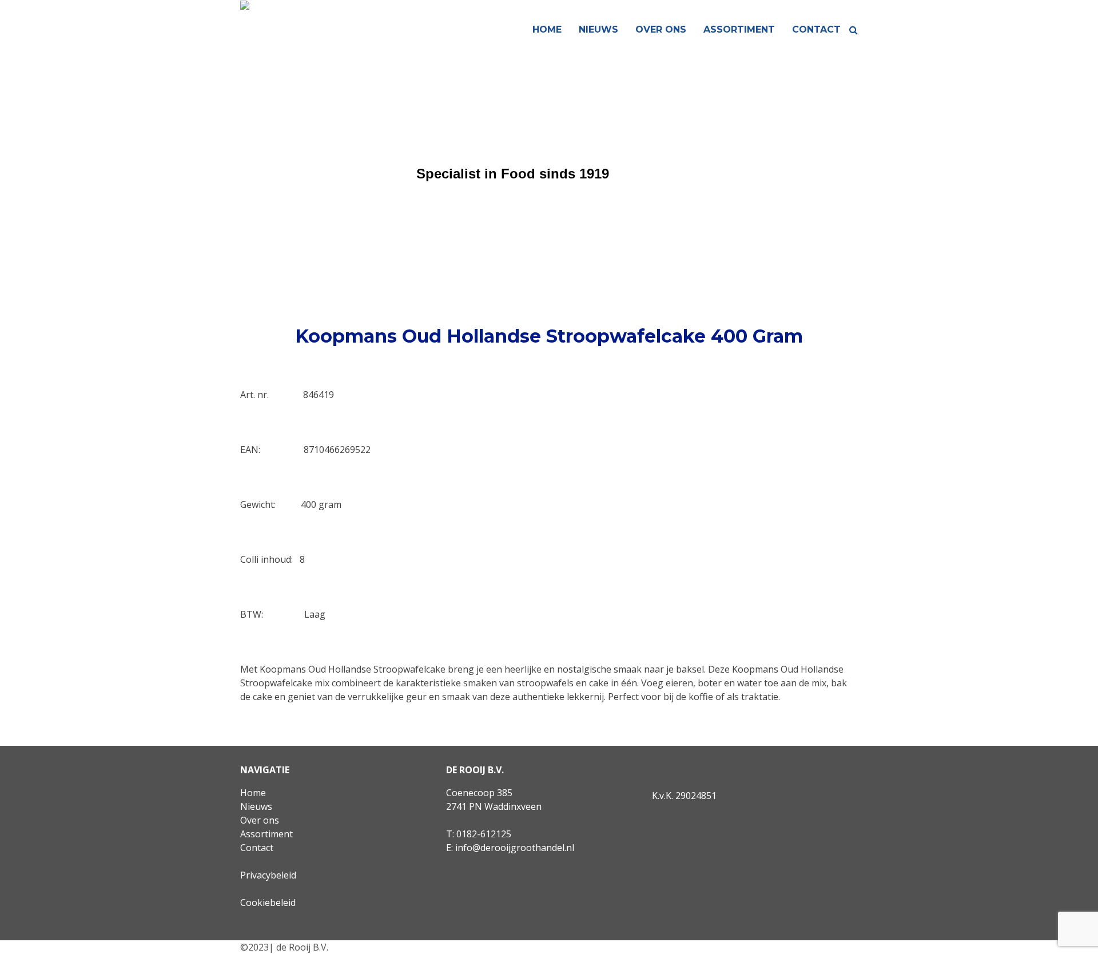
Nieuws (598, 29)
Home (547, 29)
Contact (816, 29)
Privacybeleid (268, 875)
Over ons (660, 29)
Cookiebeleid (268, 902)
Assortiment (739, 29)
